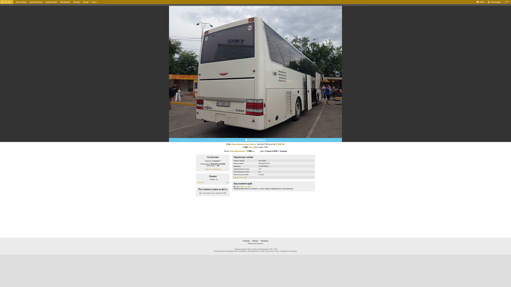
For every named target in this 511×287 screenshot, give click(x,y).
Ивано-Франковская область (243, 144)
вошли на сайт (245, 187)
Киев (250, 147)
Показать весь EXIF (240, 177)
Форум (255, 241)
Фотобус (7, 2)
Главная (246, 241)
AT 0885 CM (280, 144)
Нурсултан (200, 182)
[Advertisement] (255, 217)
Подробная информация (213, 169)
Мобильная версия (255, 243)
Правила (264, 241)
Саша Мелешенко (237, 151)
